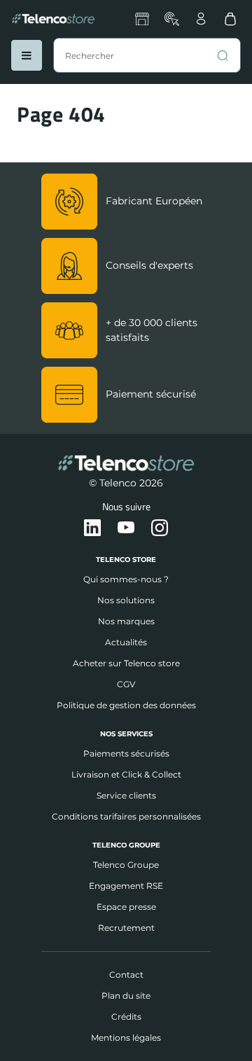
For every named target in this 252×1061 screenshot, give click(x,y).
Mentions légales (126, 1037)
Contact (126, 974)
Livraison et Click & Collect (126, 774)
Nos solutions (126, 600)
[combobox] (147, 55)
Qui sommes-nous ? (126, 579)
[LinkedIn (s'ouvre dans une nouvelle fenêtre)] (92, 528)
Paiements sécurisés (126, 753)
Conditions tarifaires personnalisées (126, 816)
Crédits (126, 1016)
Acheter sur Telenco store (126, 663)
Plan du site (126, 995)
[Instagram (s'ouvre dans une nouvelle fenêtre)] (159, 528)
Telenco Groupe (126, 864)
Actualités (126, 642)
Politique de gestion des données (126, 705)
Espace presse (126, 906)
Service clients (126, 795)
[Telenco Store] (53, 19)
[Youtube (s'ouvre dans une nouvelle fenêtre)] (126, 528)
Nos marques (126, 621)
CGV (126, 684)
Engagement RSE (126, 885)
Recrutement (126, 927)
